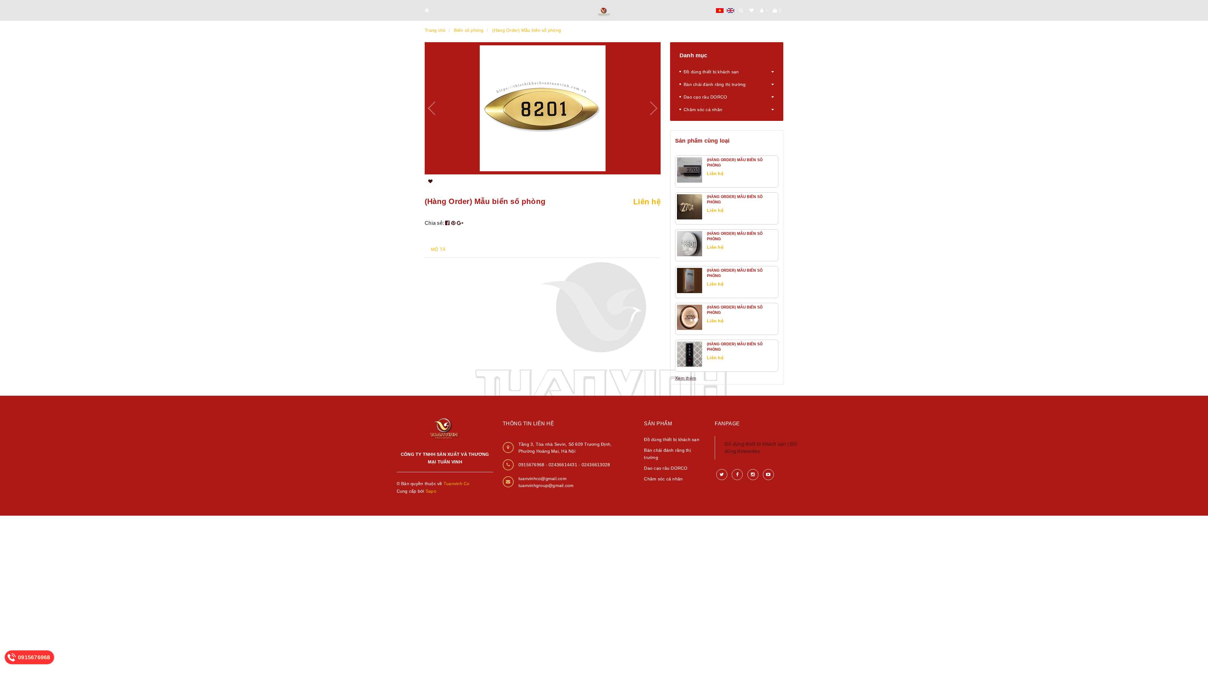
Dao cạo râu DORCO (705, 96)
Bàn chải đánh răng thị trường (715, 84)
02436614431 (564, 464)
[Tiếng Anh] (730, 10)
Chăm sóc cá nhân (703, 109)
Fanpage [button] (727, 423)
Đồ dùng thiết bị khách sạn (711, 71)
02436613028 (596, 464)
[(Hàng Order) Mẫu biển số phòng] (689, 170)
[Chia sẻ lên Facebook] (448, 223)
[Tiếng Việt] (720, 10)
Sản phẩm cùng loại (702, 141)
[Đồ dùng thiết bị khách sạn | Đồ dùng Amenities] (604, 11)
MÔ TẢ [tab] (438, 249)
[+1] (460, 223)
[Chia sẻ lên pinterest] (454, 223)
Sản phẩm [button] (658, 423)
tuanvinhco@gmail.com (542, 478)
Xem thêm (685, 378)
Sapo (431, 491)
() (780, 10)
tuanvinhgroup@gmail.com (546, 485)
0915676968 (532, 464)
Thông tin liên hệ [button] (528, 423)
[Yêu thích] (430, 181)
